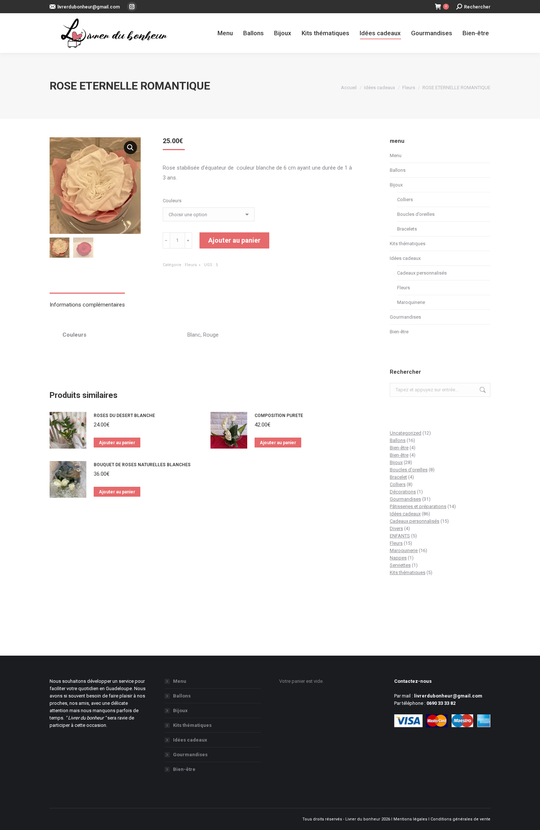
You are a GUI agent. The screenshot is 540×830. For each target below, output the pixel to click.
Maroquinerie (411, 302)
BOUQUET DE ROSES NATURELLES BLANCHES (142, 464)
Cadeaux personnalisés (422, 273)
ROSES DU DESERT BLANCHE (124, 415)
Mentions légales (410, 819)
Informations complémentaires (87, 304)
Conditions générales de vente (460, 819)
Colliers (405, 199)
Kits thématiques (407, 243)
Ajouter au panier (234, 240)
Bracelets (407, 229)
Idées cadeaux (405, 258)
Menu (396, 155)
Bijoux (396, 185)
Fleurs (191, 264)
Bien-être (399, 331)
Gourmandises (405, 317)
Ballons (398, 170)
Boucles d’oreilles (416, 214)
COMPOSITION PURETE (279, 415)
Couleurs (172, 200)
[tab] (87, 301)
